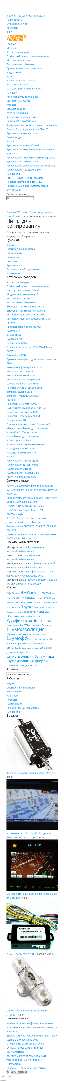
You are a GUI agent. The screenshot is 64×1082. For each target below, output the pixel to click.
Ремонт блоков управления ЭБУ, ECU (28, 129)
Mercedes (10, 602)
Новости (11, 261)
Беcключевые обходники (21, 64)
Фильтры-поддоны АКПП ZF (22, 395)
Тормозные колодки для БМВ (23, 416)
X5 (45, 607)
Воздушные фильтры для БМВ (24, 367)
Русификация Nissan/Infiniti (22, 464)
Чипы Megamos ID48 (18, 440)
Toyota (27, 606)
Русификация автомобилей (22, 145)
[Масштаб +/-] (1, 1076)
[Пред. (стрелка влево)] (1, 1080)
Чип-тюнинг (13, 173)
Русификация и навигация (22, 460)
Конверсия (29, 611)
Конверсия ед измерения (21, 117)
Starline (12, 607)
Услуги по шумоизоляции (21, 80)
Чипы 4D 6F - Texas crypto (21, 432)
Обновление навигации (23, 616)
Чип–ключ (12, 92)
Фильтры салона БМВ (19, 391)
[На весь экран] (4, 1076)
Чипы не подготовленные (21, 452)
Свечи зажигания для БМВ (22, 383)
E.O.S (39, 593)
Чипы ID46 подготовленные (22, 436)
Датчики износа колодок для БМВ (26, 408)
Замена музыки (13, 612)
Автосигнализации (17, 52)
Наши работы (14, 19)
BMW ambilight (15, 514)
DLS (33, 593)
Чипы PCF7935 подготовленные (25, 444)
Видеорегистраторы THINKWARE (25, 310)
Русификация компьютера (22, 133)
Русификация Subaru (18, 468)
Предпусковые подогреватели (24, 68)
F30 (47, 593)
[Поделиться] (8, 1076)
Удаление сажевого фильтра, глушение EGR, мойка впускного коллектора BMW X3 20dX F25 (31, 489)
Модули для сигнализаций (22, 294)
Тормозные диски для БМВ (22, 412)
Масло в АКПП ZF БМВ (19, 371)
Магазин (11, 48)
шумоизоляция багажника (30, 656)
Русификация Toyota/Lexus (22, 472)
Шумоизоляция (25, 629)
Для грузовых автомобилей (22, 290)
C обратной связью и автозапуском (27, 56)
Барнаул (51, 607)
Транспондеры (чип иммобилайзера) (28, 424)
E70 (43, 593)
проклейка (48, 639)
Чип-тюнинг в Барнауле (39, 625)
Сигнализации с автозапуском (24, 88)
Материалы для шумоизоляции (25, 314)
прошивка (12, 643)
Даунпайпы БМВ (16, 355)
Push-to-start (39, 602)
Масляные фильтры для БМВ (23, 379)
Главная (11, 44)
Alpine (10, 593)
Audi (17, 593)
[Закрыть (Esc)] (11, 1076)
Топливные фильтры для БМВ (24, 387)
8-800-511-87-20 (15, 15)
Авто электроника (17, 113)
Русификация (14, 265)
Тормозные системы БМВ (21, 403)
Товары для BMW (16, 343)
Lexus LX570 (42, 598)
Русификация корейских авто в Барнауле (30, 157)
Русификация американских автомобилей (31, 165)
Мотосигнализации (18, 60)
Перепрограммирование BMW (24, 181)
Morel (19, 602)
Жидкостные (14, 72)
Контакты (12, 27)
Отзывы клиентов (16, 23)
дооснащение (35, 639)
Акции (10, 245)
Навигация (12, 257)
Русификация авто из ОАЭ (22, 161)
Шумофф (17, 638)
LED (22, 598)
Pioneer (28, 602)
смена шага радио (30, 648)
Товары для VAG (16, 420)
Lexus (30, 597)
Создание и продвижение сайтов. (26, 1068)
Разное (10, 399)
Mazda (52, 598)
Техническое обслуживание (23, 269)
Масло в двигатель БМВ (20, 375)
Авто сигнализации (18, 84)
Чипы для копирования (20, 448)
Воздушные (13, 330)
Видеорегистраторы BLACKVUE (25, 306)
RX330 (48, 602)
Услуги (10, 76)
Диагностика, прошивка (20, 249)
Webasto (11, 104)
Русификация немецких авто (23, 169)
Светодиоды (14, 137)
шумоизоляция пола (21, 665)
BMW (26, 592)
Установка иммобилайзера (22, 96)
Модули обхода (15, 108)
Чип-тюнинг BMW (16, 625)
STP (18, 607)
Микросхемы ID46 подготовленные (27, 428)
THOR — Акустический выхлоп (24, 177)
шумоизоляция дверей (27, 660)
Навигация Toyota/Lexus (21, 121)
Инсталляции (14, 253)
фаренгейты (24, 652)
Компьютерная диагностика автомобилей (31, 125)
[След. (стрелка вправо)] (4, 1080)
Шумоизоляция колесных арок (26, 634)
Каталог (23, 212)
